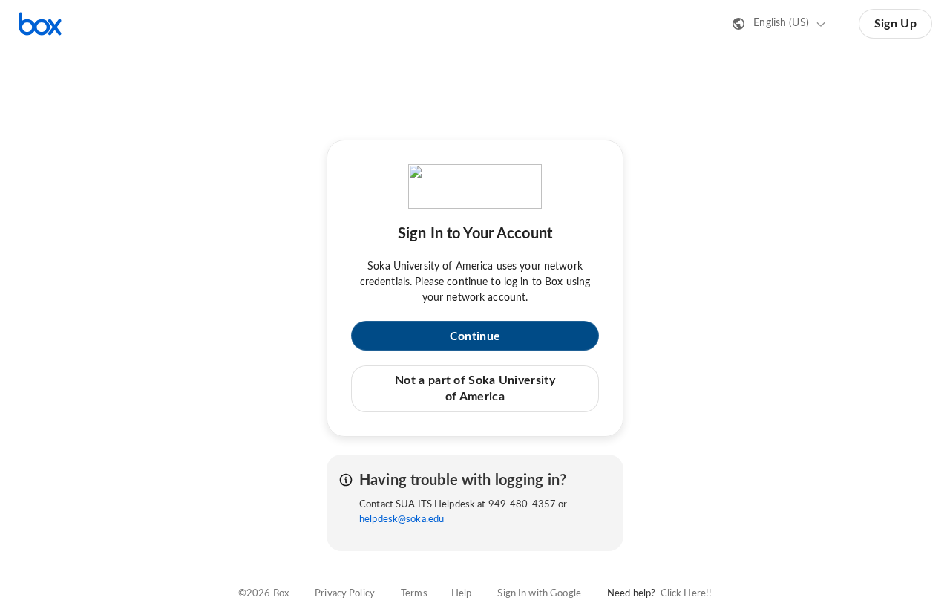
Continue (475, 336)
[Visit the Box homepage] (40, 24)
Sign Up (895, 24)
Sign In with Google (538, 594)
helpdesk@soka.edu (401, 519)
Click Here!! (686, 594)
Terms (414, 594)
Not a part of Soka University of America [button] (475, 388)
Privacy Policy (345, 594)
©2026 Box (263, 594)
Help (461, 594)
